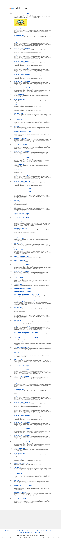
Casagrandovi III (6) (18, 383)
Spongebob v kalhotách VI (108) (22, 61)
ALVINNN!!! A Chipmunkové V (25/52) (23, 131)
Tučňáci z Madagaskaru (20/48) (21, 105)
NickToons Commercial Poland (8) (22, 288)
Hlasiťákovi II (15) (18, 314)
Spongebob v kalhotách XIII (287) (22, 13)
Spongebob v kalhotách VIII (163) (22, 157)
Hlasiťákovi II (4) (18, 207)
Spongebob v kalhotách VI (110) (22, 74)
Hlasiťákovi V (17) (18, 352)
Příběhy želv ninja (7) (19, 164)
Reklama (47, 530)
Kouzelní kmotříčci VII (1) (20, 498)
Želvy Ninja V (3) (18, 473)
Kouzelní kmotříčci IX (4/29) (20, 222)
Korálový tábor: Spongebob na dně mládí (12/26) (26, 332)
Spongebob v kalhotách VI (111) (22, 81)
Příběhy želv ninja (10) (19, 99)
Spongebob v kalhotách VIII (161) (22, 151)
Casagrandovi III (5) (18, 28)
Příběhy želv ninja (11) (19, 448)
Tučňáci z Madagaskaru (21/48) (21, 459)
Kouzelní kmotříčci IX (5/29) (20, 228)
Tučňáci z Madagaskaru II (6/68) (21, 256)
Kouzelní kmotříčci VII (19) (20, 144)
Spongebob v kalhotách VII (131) (22, 87)
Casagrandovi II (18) (19, 35)
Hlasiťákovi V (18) (18, 359)
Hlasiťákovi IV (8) (18, 243)
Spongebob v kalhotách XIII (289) (22, 376)
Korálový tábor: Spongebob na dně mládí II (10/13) (26, 301)
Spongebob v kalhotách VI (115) (22, 435)
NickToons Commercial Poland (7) (22, 188)
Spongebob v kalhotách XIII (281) (22, 409)
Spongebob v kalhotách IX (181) (22, 264)
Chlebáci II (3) (17, 126)
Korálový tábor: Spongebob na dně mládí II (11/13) (26, 294)
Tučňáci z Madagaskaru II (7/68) (21, 260)
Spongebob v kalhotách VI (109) (22, 68)
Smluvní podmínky (31, 530)
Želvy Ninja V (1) (18, 119)
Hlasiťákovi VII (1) (18, 320)
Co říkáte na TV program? (11, 530)
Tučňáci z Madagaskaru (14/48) (21, 217)
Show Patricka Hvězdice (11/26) (21, 342)
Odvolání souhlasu (37, 532)
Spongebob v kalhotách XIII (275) (22, 42)
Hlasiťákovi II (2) (18, 194)
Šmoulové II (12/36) (18, 284)
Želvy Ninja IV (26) (18, 113)
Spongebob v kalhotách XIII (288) (22, 369)
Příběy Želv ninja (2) (19, 238)
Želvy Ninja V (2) (18, 467)
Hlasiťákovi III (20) (18, 249)
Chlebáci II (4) (17, 480)
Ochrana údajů (40, 530)
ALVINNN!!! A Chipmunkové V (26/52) (23, 485)
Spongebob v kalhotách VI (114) (22, 428)
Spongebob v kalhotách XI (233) (22, 326)
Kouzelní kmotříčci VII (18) (20, 138)
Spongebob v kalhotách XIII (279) (22, 396)
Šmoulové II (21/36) (18, 277)
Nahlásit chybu (22, 530)
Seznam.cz (53, 530)
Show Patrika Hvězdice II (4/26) (21, 347)
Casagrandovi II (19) (19, 389)
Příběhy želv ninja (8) (19, 169)
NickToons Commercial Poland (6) (22, 191)
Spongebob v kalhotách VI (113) (22, 422)
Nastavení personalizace (26, 532)
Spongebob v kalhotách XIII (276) (22, 48)
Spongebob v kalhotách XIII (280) (22, 402)
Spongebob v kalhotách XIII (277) (22, 55)
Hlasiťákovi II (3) (18, 200)
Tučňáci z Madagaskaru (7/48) (21, 213)
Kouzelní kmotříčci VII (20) (20, 492)
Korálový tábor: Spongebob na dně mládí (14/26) (26, 337)
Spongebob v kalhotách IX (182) (22, 175)
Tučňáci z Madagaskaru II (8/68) (22, 109)
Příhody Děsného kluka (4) (20, 235)
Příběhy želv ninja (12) (19, 453)
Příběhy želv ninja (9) (19, 94)
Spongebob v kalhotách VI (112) (22, 415)
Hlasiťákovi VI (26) (18, 307)
